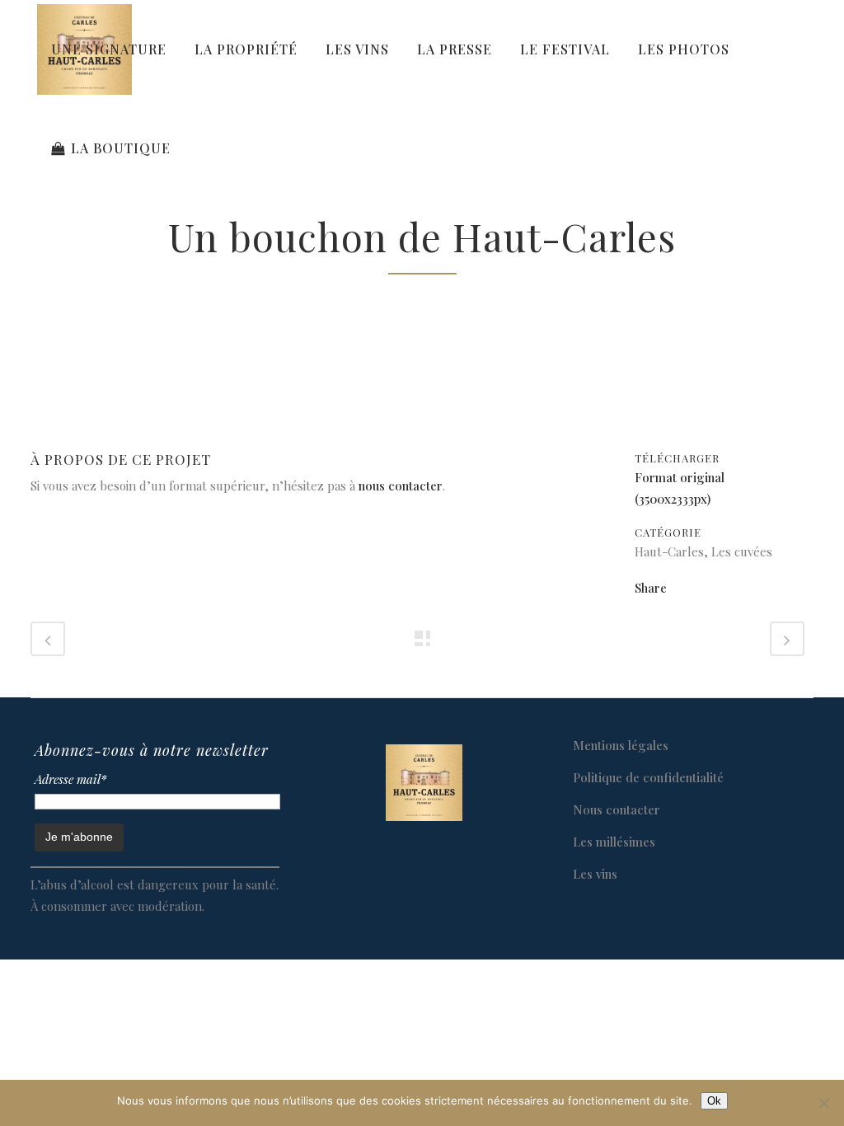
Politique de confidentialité (648, 777)
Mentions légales (620, 745)
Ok (714, 1101)
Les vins (595, 874)
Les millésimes (614, 841)
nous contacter (401, 485)
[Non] (823, 1103)
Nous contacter (616, 809)
